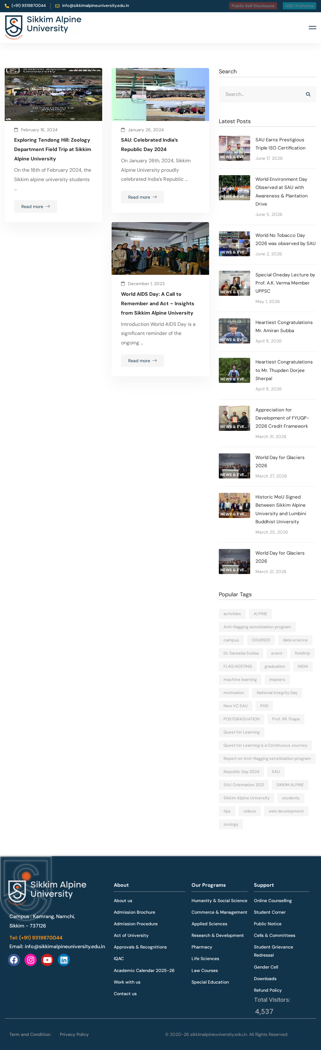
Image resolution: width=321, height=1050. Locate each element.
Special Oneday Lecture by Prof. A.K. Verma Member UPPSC (285, 283)
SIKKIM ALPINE (290, 784)
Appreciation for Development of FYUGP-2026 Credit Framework (282, 418)
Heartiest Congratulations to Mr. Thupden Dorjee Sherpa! (284, 370)
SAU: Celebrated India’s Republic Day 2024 (149, 145)
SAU (276, 771)
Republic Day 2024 (241, 771)
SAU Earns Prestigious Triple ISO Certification (280, 144)
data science (295, 640)
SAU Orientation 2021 (244, 784)
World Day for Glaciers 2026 (280, 461)
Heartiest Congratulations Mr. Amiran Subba (284, 326)
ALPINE (260, 613)
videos (249, 811)
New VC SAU (236, 705)
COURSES (261, 640)
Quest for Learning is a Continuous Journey (265, 745)
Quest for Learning (242, 732)
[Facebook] (14, 960)
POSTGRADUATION (242, 719)
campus (231, 640)
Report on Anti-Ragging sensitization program (267, 758)
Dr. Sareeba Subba (241, 653)
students (291, 798)
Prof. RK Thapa (286, 719)
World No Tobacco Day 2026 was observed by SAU (285, 239)
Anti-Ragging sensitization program (257, 626)
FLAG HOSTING (238, 666)
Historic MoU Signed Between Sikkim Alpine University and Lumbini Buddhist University (280, 509)
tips (227, 811)
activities (232, 613)
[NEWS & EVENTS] (234, 140)
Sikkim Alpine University (247, 798)
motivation (234, 692)
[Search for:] (267, 94)
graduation (275, 666)
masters (277, 679)
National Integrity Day (277, 692)
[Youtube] (47, 960)
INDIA (303, 666)
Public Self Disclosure (253, 5)
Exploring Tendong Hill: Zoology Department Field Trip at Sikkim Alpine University (52, 149)
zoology (231, 824)
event (276, 653)
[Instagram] (30, 960)
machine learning (240, 679)
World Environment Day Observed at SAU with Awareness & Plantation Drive (281, 191)
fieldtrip (302, 653)
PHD (264, 705)
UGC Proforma (299, 5)
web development (286, 811)
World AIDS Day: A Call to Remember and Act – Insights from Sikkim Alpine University (157, 303)
